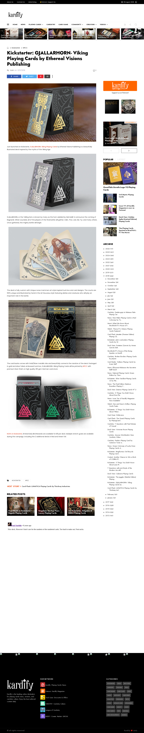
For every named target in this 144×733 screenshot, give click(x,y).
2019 (108, 272)
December (112, 279)
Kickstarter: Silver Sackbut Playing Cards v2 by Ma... (122, 379)
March (110, 309)
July (109, 296)
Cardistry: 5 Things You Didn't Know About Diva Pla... (121, 394)
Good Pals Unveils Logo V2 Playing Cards (119, 188)
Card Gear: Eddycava (116, 415)
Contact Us (21, 2)
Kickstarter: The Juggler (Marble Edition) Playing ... (122, 478)
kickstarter (16, 48)
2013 (108, 515)
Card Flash (121, 691)
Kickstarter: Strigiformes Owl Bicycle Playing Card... (120, 452)
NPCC (25, 48)
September (112, 289)
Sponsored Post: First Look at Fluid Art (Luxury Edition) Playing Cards (35, 37)
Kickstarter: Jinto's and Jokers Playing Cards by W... (120, 341)
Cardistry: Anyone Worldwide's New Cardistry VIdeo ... (121, 436)
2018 (108, 276)
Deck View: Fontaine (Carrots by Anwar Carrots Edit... (122, 346)
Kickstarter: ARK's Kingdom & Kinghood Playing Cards (83, 36)
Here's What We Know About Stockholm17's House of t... (118, 324)
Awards (124, 715)
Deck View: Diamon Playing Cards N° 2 (122, 389)
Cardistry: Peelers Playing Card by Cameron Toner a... (120, 441)
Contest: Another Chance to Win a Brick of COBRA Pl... (122, 458)
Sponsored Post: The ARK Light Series (60, 36)
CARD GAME (63, 24)
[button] (125, 24)
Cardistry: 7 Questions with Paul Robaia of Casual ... (122, 425)
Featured (119, 687)
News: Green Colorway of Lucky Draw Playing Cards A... (121, 447)
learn (126, 707)
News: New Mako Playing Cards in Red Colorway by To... (122, 319)
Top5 (118, 711)
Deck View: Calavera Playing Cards (120, 473)
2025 (108, 252)
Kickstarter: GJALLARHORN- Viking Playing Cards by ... (120, 483)
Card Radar (111, 691)
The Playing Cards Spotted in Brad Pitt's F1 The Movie (127, 230)
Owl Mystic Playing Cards (126, 195)
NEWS (23, 24)
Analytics (110, 699)
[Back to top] (138, 728)
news (119, 683)
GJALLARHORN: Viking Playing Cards (43, 147)
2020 (108, 269)
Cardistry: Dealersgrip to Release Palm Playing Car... (121, 313)
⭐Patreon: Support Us (47, 2)
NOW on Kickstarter (14, 434)
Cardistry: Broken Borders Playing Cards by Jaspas (122, 357)
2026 (108, 249)
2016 (108, 505)
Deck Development (113, 715)
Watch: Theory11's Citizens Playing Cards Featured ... (120, 330)
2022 (108, 262)
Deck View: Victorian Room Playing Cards (120, 430)
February (111, 494)
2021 (108, 265)
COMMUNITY (76, 24)
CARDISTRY (50, 24)
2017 (108, 502)
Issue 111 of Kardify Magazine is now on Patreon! (126, 208)
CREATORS (90, 24)
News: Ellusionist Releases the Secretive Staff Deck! (122, 368)
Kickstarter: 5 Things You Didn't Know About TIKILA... (121, 410)
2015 (108, 509)
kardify (119, 707)
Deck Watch (111, 711)
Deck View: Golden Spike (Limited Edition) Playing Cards (128, 219)
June (109, 299)
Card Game (110, 707)
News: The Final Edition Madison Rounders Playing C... (119, 385)
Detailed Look (118, 703)
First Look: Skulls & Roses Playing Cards (9, 36)
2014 (108, 512)
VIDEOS (103, 24)
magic (109, 703)
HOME (15, 24)
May (109, 302)
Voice (129, 691)
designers (119, 699)
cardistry (110, 687)
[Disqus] (52, 550)
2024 (108, 255)
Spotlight (117, 695)
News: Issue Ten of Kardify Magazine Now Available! (121, 399)
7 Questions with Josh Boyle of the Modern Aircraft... (120, 469)
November (112, 282)
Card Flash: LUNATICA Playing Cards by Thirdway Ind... (122, 489)
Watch (109, 695)
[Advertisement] (74, 15)
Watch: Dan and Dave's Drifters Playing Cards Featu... (122, 405)
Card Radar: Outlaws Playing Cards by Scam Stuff (122, 363)
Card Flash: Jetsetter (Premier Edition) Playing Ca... (121, 335)
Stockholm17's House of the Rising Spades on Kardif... (120, 352)
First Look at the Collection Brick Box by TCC (107, 36)
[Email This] (47, 76)
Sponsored (128, 703)
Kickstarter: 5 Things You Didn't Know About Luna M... (121, 463)
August (110, 292)
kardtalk (125, 711)
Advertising (32, 2)
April (109, 306)
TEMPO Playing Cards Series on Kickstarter (132, 36)
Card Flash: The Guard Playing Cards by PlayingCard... (121, 419)
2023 (108, 259)
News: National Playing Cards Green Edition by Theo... (121, 374)
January (110, 498)
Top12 (127, 699)
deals (126, 687)
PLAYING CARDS (35, 24)
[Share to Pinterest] (41, 76)
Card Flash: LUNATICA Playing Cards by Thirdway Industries (46, 486)
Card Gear (126, 695)
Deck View (127, 683)
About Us (10, 2)
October (111, 285)
